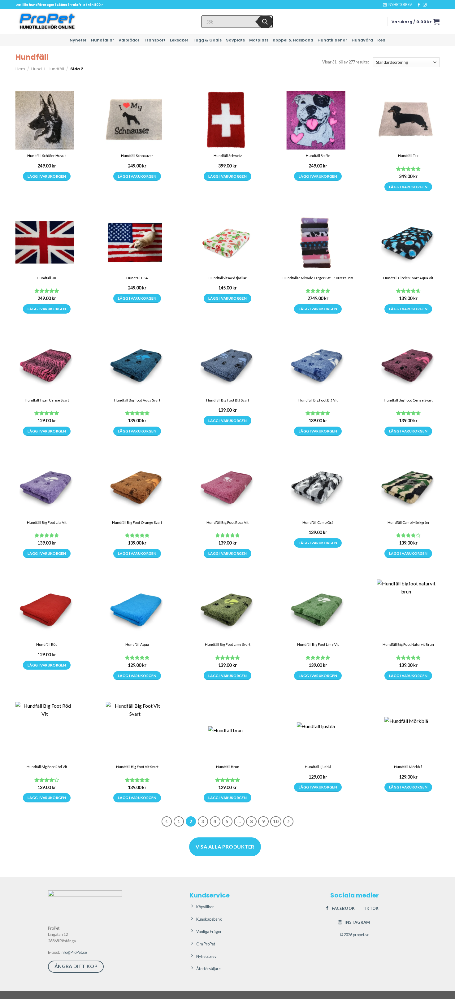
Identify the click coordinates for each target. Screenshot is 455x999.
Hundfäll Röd (47, 644)
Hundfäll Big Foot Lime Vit (318, 644)
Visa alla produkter (225, 846)
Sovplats (235, 40)
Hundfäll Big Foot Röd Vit (47, 767)
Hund (36, 69)
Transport (155, 40)
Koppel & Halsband (293, 40)
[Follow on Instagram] (425, 5)
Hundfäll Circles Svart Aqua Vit (408, 278)
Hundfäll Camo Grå (317, 522)
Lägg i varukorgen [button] (227, 176)
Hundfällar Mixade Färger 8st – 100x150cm (318, 278)
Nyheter (78, 40)
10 (276, 821)
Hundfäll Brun (227, 767)
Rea (381, 40)
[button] (397, 4)
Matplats (258, 40)
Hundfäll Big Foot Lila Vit (47, 522)
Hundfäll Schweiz (228, 156)
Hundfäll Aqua (137, 644)
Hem (20, 69)
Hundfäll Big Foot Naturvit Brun (408, 644)
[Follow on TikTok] (430, 5)
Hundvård (362, 40)
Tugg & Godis (207, 40)
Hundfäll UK (47, 278)
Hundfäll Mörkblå (408, 767)
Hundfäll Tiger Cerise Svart (47, 400)
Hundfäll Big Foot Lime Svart (227, 644)
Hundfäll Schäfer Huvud (47, 156)
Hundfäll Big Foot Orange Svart (137, 522)
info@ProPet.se (74, 952)
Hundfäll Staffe (318, 156)
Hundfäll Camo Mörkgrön (408, 522)
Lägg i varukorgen (47, 176)
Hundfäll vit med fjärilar (228, 278)
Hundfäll (56, 69)
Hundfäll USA (137, 278)
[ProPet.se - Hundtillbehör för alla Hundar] (46, 21)
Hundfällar (102, 40)
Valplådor (129, 40)
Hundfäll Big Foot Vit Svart (137, 767)
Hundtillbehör (332, 40)
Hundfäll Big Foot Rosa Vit (227, 522)
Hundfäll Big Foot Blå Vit (318, 400)
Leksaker (179, 40)
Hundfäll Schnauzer (137, 156)
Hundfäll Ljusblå (318, 767)
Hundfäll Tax (408, 156)
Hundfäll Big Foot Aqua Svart (137, 400)
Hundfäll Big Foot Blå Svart (227, 400)
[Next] (288, 821)
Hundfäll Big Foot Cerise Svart (408, 400)
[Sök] (265, 21)
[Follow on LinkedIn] (436, 5)
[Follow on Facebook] (419, 5)
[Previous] (167, 821)
